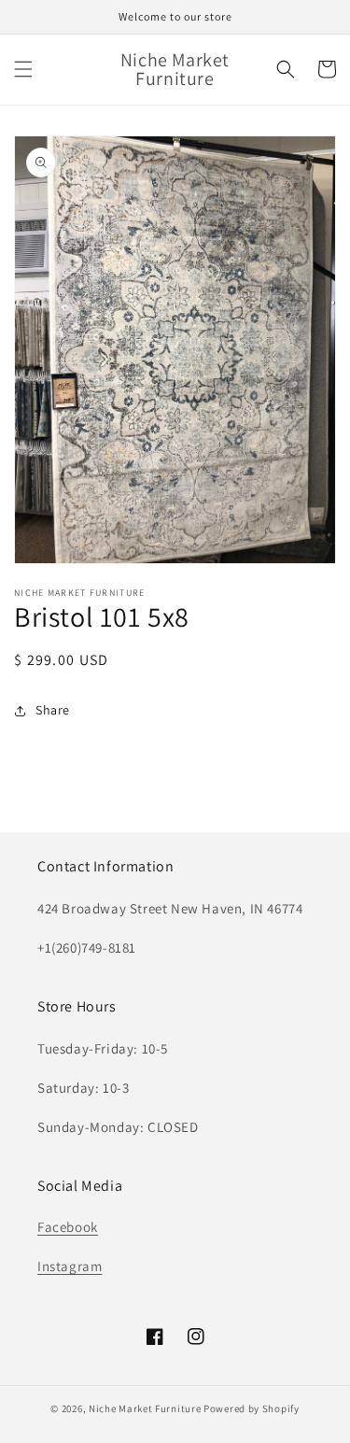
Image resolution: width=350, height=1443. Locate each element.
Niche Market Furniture (145, 1408)
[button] (23, 69)
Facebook (67, 1227)
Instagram (69, 1266)
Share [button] (52, 709)
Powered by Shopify (251, 1408)
